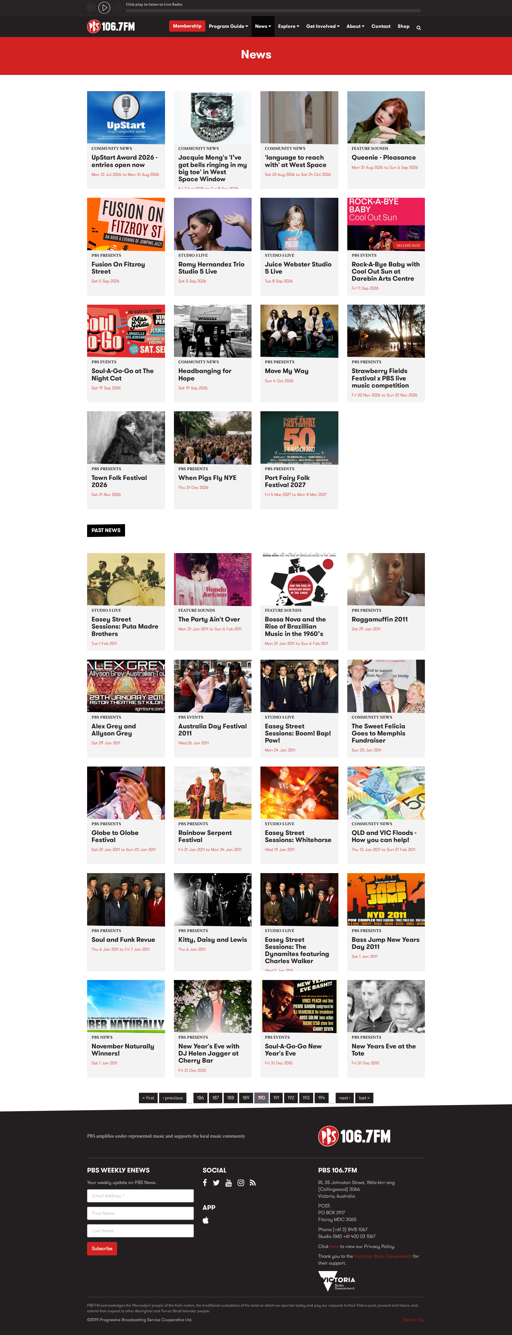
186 (200, 1097)
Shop (403, 26)
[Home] (113, 26)
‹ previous (173, 1097)
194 (321, 1097)
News (261, 26)
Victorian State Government (383, 1256)
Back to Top (414, 1320)
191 (276, 1097)
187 (215, 1097)
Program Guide (227, 26)
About (354, 26)
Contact (381, 26)
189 (246, 1097)
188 (230, 1097)
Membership (187, 26)
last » (364, 1097)
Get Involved (321, 26)
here (334, 1246)
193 (306, 1097)
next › (344, 1097)
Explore (287, 26)
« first (148, 1097)
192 (291, 1097)
